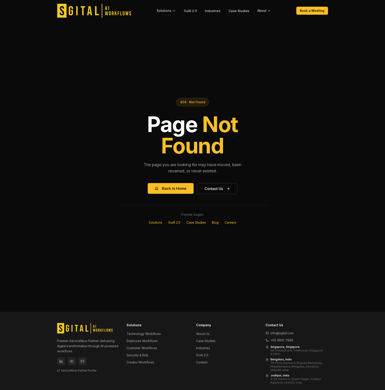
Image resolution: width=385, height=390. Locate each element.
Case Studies (239, 11)
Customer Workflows (142, 348)
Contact (201, 362)
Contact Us (214, 188)
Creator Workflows (140, 362)
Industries (213, 11)
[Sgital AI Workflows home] (94, 11)
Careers (230, 222)
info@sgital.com (282, 333)
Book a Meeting (312, 10)
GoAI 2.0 (190, 11)
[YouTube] (72, 361)
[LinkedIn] (61, 361)
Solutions (164, 10)
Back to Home (174, 188)
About (261, 10)
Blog (215, 222)
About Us (202, 334)
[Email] (82, 361)
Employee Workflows (142, 341)
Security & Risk (137, 355)
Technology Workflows (144, 334)
